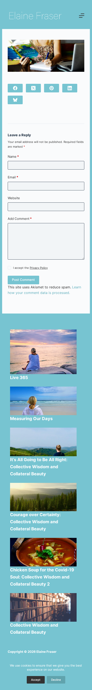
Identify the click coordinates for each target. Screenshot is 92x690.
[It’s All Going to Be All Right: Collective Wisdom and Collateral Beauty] (43, 442)
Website (14, 198)
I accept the (30, 267)
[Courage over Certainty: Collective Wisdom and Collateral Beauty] (43, 497)
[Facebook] (15, 88)
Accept (35, 679)
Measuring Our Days (32, 418)
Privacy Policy (39, 267)
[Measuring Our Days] (43, 401)
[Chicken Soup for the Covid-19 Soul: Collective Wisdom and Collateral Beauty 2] (43, 552)
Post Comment (23, 280)
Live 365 (19, 377)
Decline (56, 679)
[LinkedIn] (69, 88)
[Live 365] (43, 351)
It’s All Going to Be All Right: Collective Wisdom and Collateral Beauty (38, 466)
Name (13, 157)
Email (13, 177)
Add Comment (20, 219)
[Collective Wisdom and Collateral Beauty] (43, 607)
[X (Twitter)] (33, 88)
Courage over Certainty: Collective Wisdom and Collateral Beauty (35, 521)
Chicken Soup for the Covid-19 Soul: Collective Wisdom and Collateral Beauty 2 (42, 577)
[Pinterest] (51, 88)
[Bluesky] (15, 100)
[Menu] (81, 15)
